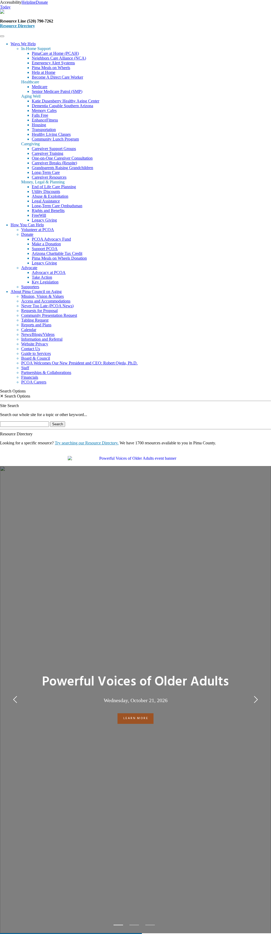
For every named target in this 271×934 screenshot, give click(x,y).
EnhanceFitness (45, 120)
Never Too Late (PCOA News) (47, 306)
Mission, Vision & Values (42, 296)
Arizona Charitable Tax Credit (57, 253)
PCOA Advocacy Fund (51, 239)
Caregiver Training (47, 153)
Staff (25, 368)
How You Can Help (27, 225)
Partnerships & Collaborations (46, 372)
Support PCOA (45, 248)
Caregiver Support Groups (54, 148)
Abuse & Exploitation (50, 196)
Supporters (30, 287)
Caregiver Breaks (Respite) (54, 163)
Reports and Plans (36, 325)
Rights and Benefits (48, 210)
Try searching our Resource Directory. (87, 443)
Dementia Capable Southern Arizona (62, 105)
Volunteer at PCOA (37, 229)
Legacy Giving (44, 220)
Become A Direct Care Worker (57, 77)
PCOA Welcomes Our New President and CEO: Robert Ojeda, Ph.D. (79, 363)
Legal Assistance (46, 201)
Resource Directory (17, 26)
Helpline (28, 2)
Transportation (44, 129)
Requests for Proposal (39, 310)
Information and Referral (41, 339)
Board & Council (35, 358)
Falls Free (40, 115)
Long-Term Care (46, 172)
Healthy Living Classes (51, 134)
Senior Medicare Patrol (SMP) (57, 91)
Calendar (28, 329)
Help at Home (43, 72)
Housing (39, 125)
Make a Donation (46, 244)
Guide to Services (36, 353)
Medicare (39, 86)
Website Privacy (34, 344)
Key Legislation (45, 282)
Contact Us (30, 348)
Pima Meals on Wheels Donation (59, 258)
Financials (29, 377)
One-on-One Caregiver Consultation (62, 158)
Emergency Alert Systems (53, 63)
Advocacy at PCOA (49, 272)
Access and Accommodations (45, 301)
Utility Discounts (46, 191)
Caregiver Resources (49, 177)
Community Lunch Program (55, 139)
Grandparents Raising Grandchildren (62, 167)
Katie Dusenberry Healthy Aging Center (65, 101)
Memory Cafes (44, 110)
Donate (27, 234)
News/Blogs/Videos (38, 334)
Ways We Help (23, 44)
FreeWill (39, 215)
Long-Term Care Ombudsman (57, 206)
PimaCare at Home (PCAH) (55, 53)
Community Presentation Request (49, 315)
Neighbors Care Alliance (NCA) (59, 58)
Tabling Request (34, 320)
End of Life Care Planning (54, 186)
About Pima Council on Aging (36, 291)
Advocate (29, 267)
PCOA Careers (33, 382)
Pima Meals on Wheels (51, 67)
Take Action (42, 277)
